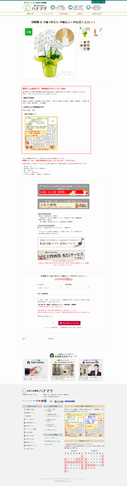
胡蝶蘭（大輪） (30, 409)
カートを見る (30, 419)
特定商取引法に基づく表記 (52, 441)
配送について (30, 442)
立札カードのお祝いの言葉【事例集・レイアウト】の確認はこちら (64, 187)
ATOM (50, 444)
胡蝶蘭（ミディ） (31, 412)
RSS (46, 444)
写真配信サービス (31, 445)
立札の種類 (29, 432)
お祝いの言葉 (30, 435)
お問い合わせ (30, 449)
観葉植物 (28, 416)
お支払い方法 (30, 439)
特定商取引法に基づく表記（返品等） (71, 327)
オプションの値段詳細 (50, 327)
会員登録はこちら (31, 422)
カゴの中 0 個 (99, 2)
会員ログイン (30, 426)
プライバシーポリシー (51, 438)
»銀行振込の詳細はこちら (45, 316)
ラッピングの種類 (31, 429)
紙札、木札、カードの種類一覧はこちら (64, 201)
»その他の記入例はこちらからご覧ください (50, 306)
